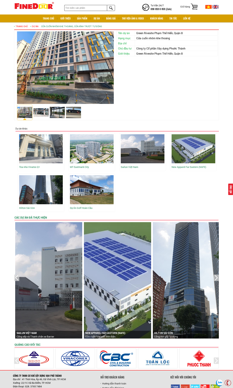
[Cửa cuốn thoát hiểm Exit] (92, 189)
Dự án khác (22, 128)
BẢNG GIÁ (111, 18)
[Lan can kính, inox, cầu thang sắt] (41, 148)
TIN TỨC (173, 18)
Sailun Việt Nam (27, 333)
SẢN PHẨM (82, 18)
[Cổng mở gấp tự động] (41, 189)
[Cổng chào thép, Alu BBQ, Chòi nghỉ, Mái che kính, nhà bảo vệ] (92, 148)
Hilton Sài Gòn (163, 333)
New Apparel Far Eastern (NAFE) (105, 333)
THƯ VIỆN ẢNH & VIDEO (133, 18)
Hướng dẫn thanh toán (114, 383)
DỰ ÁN (97, 18)
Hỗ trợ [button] (230, 189)
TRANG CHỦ (22, 26)
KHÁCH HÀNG (156, 18)
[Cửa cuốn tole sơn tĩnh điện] (193, 148)
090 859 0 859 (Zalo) (161, 9)
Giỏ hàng (185, 6)
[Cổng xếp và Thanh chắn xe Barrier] (142, 148)
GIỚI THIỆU (65, 18)
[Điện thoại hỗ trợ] (227, 382)
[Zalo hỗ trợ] (219, 382)
